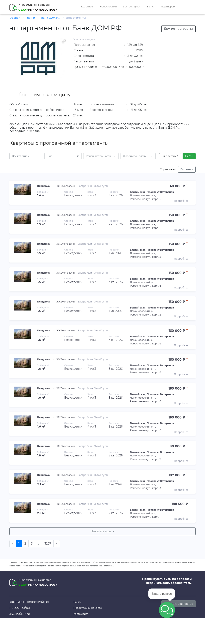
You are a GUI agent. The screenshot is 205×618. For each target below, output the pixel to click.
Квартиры (87, 6)
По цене (185, 169)
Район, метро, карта (98, 156)
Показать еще (101, 531)
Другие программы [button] (178, 29)
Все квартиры (20, 156)
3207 (47, 543)
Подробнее (181, 200)
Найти (189, 156)
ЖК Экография (65, 185)
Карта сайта (80, 613)
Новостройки (108, 6)
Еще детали (170, 156)
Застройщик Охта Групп (93, 185)
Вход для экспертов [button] (178, 604)
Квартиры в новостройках (29, 602)
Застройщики (131, 6)
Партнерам (168, 6)
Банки (151, 6)
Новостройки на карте (87, 607)
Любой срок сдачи (134, 156)
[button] (64, 41)
